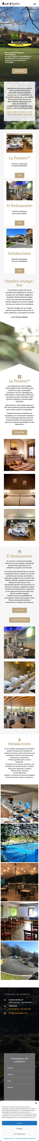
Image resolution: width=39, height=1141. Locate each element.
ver (19, 175)
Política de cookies (9, 1138)
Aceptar (19, 1123)
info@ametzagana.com (18, 1013)
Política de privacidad (22, 1138)
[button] (36, 1103)
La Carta (19, 610)
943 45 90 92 (14, 1009)
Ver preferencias (19, 1134)
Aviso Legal (32, 1138)
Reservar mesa (19, 620)
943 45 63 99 (25, 1009)
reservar (19, 71)
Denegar (19, 1129)
